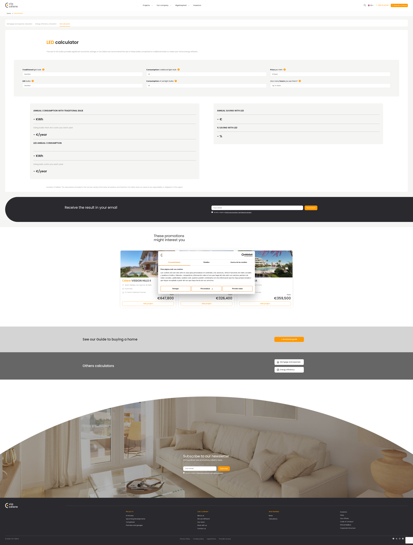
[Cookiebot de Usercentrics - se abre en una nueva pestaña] (243, 255)
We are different (203, 519)
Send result (311, 208)
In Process (129, 515)
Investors (197, 5)
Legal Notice (211, 539)
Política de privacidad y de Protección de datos (238, 212)
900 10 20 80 (383, 5)
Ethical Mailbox (345, 525)
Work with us (202, 525)
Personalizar (205, 289)
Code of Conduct (346, 522)
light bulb (31, 69)
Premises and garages (134, 525)
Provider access (225, 539)
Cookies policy (198, 539)
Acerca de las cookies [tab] (238, 262)
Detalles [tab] (206, 262)
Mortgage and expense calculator (19, 24)
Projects (146, 5)
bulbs (26, 81)
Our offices (344, 518)
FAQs (342, 515)
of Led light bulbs (160, 81)
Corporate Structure (347, 528)
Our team (201, 522)
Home (9, 13)
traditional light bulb (161, 69)
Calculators (273, 519)
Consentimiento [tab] (174, 262)
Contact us (201, 528)
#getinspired (180, 5)
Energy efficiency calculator (46, 24)
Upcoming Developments (135, 519)
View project (148, 304)
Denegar (175, 289)
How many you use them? (284, 81)
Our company (162, 5)
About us (200, 515)
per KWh (276, 69)
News (271, 515)
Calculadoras (18, 13)
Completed (130, 522)
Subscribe (224, 469)
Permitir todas (237, 289)
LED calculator (65, 24)
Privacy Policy (185, 539)
